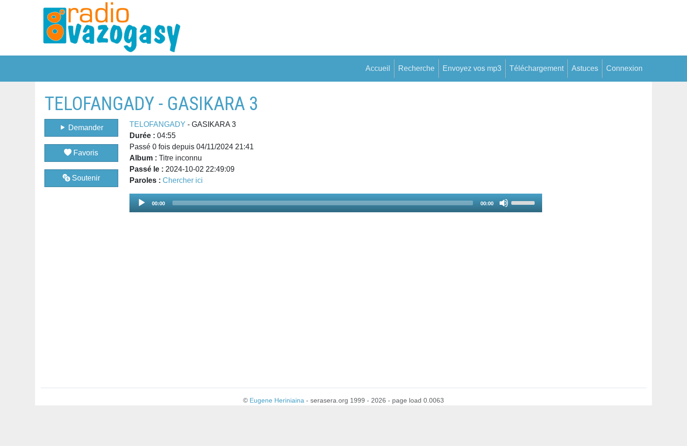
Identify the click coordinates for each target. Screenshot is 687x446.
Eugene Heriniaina (277, 400)
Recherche (416, 68)
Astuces (585, 68)
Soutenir (85, 178)
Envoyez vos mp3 (472, 68)
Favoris (85, 153)
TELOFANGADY (157, 124)
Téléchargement (536, 68)
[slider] (524, 202)
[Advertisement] (594, 233)
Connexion (624, 68)
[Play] (141, 203)
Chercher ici (183, 180)
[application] (336, 203)
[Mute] (503, 203)
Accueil (377, 68)
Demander (84, 128)
